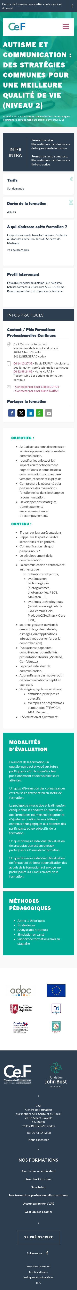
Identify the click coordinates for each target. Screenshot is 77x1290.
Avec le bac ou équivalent (39, 1171)
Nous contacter (39, 1139)
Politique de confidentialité (38, 1277)
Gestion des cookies (39, 1211)
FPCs (16, 116)
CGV (38, 1282)
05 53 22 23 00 (41, 1132)
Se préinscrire (38, 1237)
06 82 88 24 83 (23, 371)
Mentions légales (38, 1272)
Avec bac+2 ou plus (38, 1179)
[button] (11, 413)
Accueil (7, 116)
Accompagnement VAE (38, 1203)
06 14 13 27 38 (23, 363)
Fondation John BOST (39, 1266)
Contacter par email (37, 386)
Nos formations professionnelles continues (38, 1195)
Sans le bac (38, 1187)
